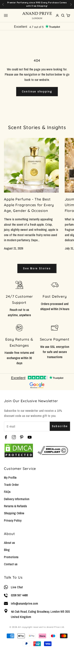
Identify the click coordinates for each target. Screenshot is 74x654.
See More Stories (37, 268)
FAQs (7, 492)
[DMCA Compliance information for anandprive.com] (52, 450)
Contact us (10, 564)
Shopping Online (14, 513)
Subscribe (60, 426)
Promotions (11, 557)
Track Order (11, 484)
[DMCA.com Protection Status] (19, 450)
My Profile (10, 477)
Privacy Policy (13, 520)
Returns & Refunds (15, 506)
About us (9, 542)
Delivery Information (16, 499)
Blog (7, 550)
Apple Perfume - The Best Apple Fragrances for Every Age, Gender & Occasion (29, 205)
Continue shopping (37, 91)
